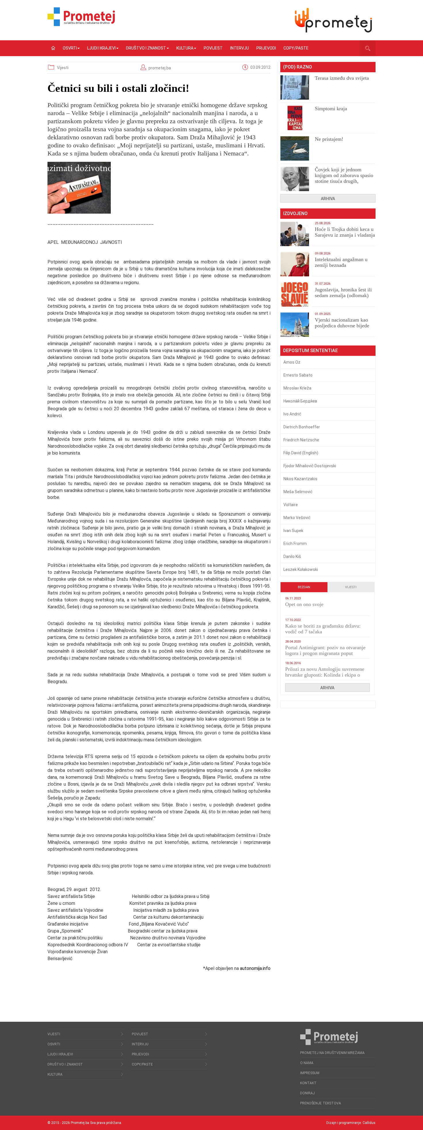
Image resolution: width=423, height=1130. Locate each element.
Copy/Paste (295, 48)
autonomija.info (255, 968)
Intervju (239, 48)
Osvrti (70, 48)
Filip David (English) (300, 453)
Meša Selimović (298, 491)
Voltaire (290, 504)
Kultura (184, 48)
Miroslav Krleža (297, 388)
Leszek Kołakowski (300, 569)
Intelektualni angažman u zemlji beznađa (341, 262)
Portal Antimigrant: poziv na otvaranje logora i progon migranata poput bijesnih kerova (325, 653)
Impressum (309, 1073)
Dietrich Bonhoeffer (301, 427)
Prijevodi (266, 48)
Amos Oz (291, 362)
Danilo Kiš (292, 556)
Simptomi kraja (331, 108)
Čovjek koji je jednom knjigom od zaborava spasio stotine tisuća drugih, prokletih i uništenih (344, 178)
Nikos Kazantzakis (300, 478)
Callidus (369, 1123)
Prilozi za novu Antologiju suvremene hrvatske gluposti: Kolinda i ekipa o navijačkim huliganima (324, 674)
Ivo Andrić (292, 414)
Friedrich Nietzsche (301, 440)
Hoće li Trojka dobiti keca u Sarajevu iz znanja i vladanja (345, 232)
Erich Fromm (295, 543)
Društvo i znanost (146, 48)
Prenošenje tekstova (320, 1103)
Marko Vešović (296, 517)
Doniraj (307, 1093)
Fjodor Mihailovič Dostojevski (309, 466)
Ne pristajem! (329, 139)
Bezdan (304, 587)
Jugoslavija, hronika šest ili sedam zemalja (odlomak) (343, 292)
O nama (306, 1063)
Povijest (213, 48)
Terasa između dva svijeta (342, 78)
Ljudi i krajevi (101, 48)
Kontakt (308, 1083)
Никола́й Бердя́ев (300, 401)
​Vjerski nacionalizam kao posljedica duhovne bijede (342, 322)
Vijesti (62, 67)
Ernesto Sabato (298, 375)
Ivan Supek (293, 530)
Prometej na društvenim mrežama (332, 1053)
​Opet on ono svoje (304, 604)
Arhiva (328, 198)
